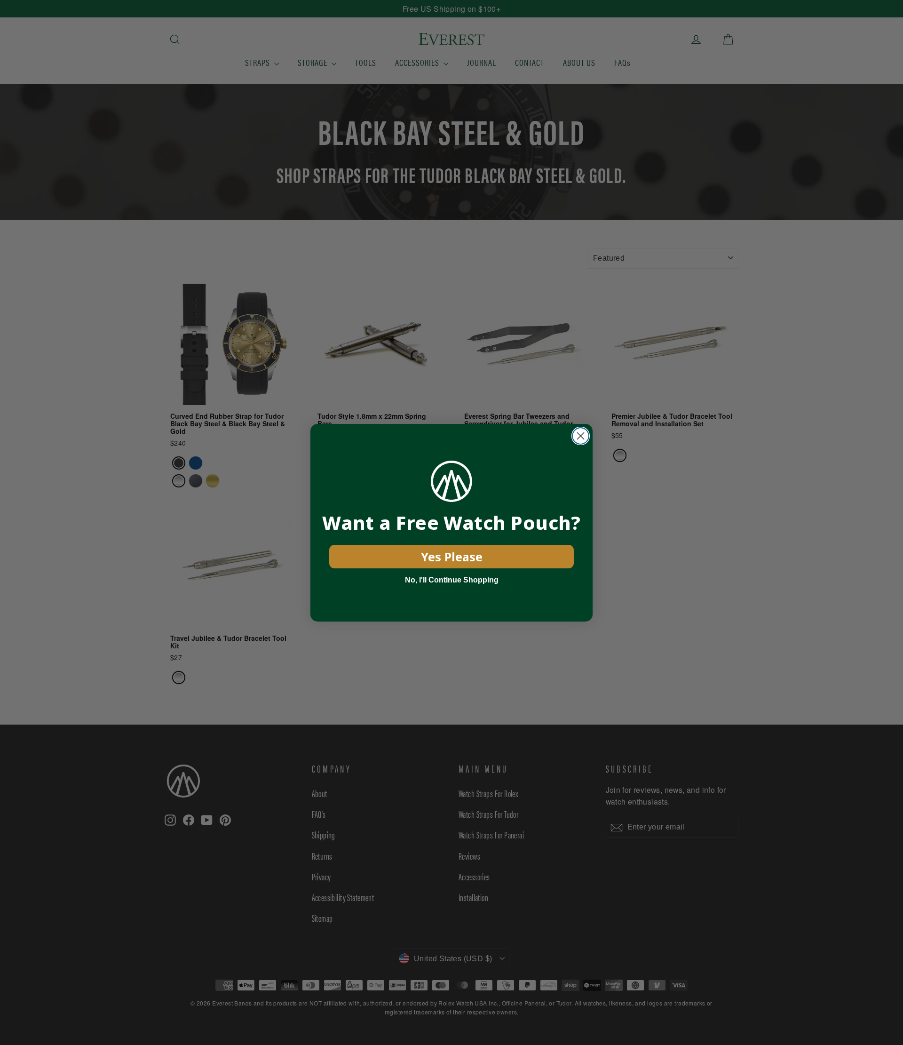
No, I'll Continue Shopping (452, 580)
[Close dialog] (580, 436)
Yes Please (452, 557)
